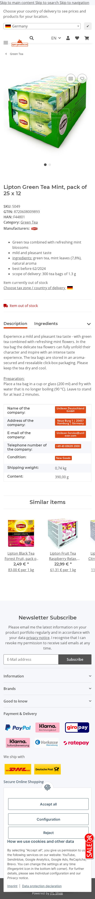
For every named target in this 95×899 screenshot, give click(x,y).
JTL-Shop (56, 893)
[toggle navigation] (6, 40)
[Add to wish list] (82, 78)
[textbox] (42, 26)
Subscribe (75, 659)
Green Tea (29, 222)
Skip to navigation (74, 2)
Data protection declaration (42, 886)
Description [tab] (15, 323)
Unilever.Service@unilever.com (70, 434)
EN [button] (54, 38)
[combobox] (42, 26)
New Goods (63, 458)
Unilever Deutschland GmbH (70, 409)
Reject (48, 832)
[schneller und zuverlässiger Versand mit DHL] (18, 768)
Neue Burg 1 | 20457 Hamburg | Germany (70, 422)
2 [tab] (49, 164)
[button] (34, 38)
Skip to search (47, 2)
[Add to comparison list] (71, 78)
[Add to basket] (7, 66)
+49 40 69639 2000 (68, 446)
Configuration (48, 819)
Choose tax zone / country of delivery (35, 287)
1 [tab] (45, 164)
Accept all (48, 804)
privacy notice (37, 637)
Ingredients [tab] (46, 323)
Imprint (12, 886)
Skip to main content (17, 2)
